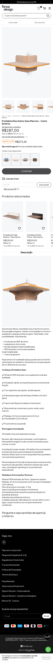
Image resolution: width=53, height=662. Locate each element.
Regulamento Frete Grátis (13, 560)
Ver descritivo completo (11, 127)
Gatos (9, 116)
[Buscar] (47, 16)
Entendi (46, 658)
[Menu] (49, 8)
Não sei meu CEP (10, 189)
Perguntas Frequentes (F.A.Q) (14, 555)
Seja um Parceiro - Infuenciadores (16, 591)
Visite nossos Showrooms (13, 586)
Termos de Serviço (10, 574)
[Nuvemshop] (27, 651)
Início (4, 116)
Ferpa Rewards (8, 581)
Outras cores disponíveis (11, 151)
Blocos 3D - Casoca (10, 601)
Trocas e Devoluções (11, 565)
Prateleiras (16, 116)
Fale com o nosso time (11, 550)
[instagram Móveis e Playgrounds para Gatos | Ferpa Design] (4, 542)
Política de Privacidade (11, 570)
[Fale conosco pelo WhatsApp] (48, 649)
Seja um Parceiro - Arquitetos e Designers (19, 596)
